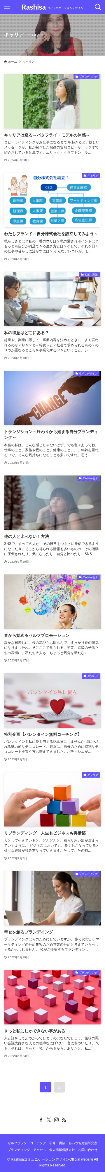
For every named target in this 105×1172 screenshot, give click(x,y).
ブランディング (19, 1150)
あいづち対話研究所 (83, 1143)
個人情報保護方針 (62, 1150)
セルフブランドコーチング (27, 1143)
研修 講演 (57, 1143)
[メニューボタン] (7, 7)
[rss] (64, 1120)
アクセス (39, 1150)
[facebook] (41, 1120)
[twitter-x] (49, 1120)
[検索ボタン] (98, 7)
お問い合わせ (87, 1150)
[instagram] (56, 1120)
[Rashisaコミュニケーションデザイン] (52, 7)
